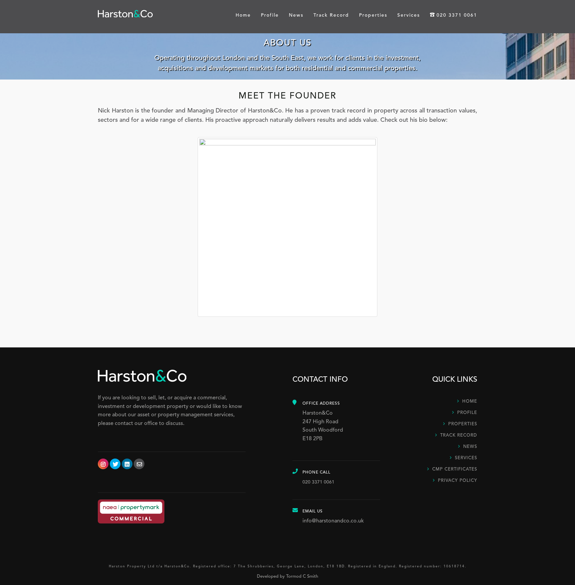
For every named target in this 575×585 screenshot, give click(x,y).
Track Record (331, 15)
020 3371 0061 (457, 15)
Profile (270, 15)
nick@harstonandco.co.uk (287, 162)
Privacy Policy (457, 481)
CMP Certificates (454, 469)
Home (243, 15)
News (296, 15)
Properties (373, 15)
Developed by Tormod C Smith (287, 576)
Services (408, 15)
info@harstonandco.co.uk (333, 521)
